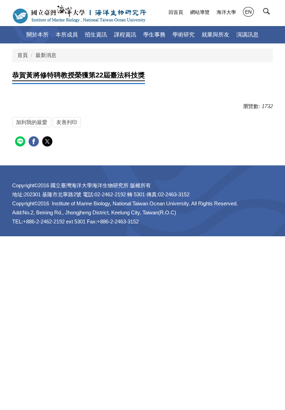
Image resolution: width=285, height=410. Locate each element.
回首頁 (176, 12)
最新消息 (45, 55)
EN (248, 12)
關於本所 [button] (37, 35)
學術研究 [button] (183, 35)
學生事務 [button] (154, 35)
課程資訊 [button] (125, 35)
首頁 (22, 55)
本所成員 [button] (67, 35)
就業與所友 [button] (215, 35)
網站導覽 (200, 12)
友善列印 (66, 122)
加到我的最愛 (31, 122)
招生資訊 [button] (96, 35)
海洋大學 (226, 12)
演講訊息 (247, 35)
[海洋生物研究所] (79, 13)
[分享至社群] (21, 142)
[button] (268, 13)
